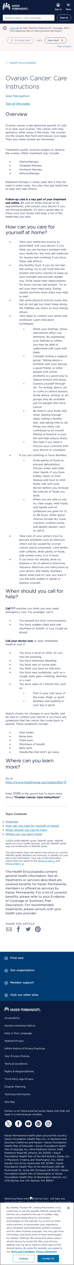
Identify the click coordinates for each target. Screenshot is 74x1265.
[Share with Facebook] (18, 929)
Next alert (53, 40)
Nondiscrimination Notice (19, 1025)
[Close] (68, 1208)
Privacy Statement (46, 1251)
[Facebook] (17, 1123)
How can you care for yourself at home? (32, 825)
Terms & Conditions (16, 1063)
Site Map (9, 1101)
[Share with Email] (9, 929)
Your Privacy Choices (17, 1056)
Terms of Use (45, 861)
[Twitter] (7, 1123)
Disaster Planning (14, 1086)
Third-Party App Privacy (18, 1079)
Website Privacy (14, 1040)
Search (64, 17)
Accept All (48, 1258)
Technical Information (17, 1094)
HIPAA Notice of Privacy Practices (24, 1048)
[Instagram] (47, 1123)
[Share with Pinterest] (37, 929)
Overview (12, 821)
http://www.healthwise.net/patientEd (34, 782)
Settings (23, 1258)
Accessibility (12, 1018)
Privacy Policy (13, 863)
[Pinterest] (37, 1123)
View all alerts (64, 46)
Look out (14, 28)
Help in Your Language (18, 1033)
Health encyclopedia (21, 62)
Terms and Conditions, (23, 1251)
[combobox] (29, 18)
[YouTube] (27, 1123)
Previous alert (22, 40)
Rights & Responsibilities (19, 1071)
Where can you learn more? (24, 834)
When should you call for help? (26, 830)
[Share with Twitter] (28, 929)
